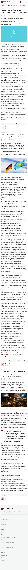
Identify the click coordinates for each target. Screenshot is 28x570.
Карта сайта (4, 555)
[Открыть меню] (26, 2)
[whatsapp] (4, 15)
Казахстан (4, 360)
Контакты (3, 557)
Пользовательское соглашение (8, 537)
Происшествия (4, 519)
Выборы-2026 (9, 5)
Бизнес (3, 124)
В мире (2, 529)
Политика (3, 522)
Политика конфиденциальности (8, 539)
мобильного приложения (11, 485)
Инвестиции (12, 360)
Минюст (10, 495)
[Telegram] (7, 15)
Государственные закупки (7, 547)
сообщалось (7, 352)
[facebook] (9, 512)
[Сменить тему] (21, 2)
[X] (12, 15)
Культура (3, 495)
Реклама (3, 560)
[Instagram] (2, 15)
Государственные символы (7, 542)
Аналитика (3, 524)
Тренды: (3, 5)
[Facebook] (9, 15)
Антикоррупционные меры (7, 545)
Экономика (11, 124)
